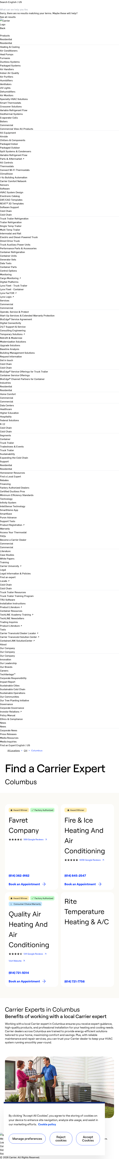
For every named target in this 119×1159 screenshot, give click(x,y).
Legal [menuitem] (3, 569)
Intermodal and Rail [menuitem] (10, 233)
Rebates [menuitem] (4, 480)
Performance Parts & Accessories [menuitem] (18, 248)
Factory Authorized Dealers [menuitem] (14, 487)
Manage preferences (27, 1139)
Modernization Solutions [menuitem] (13, 341)
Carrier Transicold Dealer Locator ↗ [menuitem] (19, 633)
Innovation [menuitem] (5, 659)
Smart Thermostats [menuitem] (10, 102)
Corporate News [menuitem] (8, 730)
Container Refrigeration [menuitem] (12, 252)
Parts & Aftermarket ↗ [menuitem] (12, 158)
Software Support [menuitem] (9, 207)
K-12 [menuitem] (2, 424)
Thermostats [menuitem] (7, 166)
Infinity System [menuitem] (8, 502)
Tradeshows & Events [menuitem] (12, 446)
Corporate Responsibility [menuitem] (13, 678)
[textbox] (59, 1033)
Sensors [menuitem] (4, 184)
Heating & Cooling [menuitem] (10, 46)
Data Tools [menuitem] (5, 263)
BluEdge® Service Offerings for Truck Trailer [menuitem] (24, 371)
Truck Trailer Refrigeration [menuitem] (14, 218)
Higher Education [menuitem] (9, 412)
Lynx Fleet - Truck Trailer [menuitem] (13, 285)
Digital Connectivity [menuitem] (10, 323)
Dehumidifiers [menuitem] (7, 91)
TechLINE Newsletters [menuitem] (12, 618)
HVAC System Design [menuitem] (11, 192)
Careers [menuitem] (4, 670)
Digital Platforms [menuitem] (9, 281)
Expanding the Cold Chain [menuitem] (14, 457)
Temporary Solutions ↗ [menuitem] (12, 334)
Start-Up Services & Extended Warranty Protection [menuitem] (27, 315)
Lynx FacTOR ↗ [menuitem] (8, 293)
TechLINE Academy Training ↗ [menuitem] (16, 614)
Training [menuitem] (4, 562)
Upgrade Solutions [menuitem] (10, 345)
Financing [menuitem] (5, 483)
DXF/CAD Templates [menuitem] (11, 199)
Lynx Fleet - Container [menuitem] (12, 289)
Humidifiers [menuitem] (6, 80)
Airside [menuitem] (4, 136)
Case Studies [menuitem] (7, 554)
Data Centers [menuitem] (7, 405)
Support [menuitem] (4, 461)
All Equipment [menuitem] (8, 132)
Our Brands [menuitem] (6, 666)
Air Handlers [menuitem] (7, 69)
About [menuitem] (3, 644)
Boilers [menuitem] (4, 121)
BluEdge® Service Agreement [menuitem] (16, 319)
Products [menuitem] (5, 35)
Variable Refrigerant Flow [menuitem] (13, 110)
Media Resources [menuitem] (9, 737)
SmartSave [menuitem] (6, 513)
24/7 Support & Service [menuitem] (13, 326)
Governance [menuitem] (6, 704)
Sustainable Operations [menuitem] (12, 692)
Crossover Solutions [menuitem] (11, 106)
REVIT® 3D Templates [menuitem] (12, 203)
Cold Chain (6, 214)
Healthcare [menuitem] (6, 409)
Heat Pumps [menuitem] (6, 54)
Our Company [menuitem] (7, 655)
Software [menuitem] (5, 188)
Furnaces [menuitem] (5, 58)
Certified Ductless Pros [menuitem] (12, 491)
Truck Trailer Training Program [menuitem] (17, 596)
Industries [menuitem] (5, 382)
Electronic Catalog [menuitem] (10, 196)
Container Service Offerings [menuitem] (15, 375)
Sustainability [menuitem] (7, 453)
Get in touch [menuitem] (6, 360)
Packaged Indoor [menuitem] (9, 143)
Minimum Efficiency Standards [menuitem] (16, 495)
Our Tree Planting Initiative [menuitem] (14, 700)
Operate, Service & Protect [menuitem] (14, 311)
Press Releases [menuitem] (8, 734)
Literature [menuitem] (5, 551)
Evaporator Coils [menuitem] (9, 117)
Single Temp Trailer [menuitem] (11, 226)
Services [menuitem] (4, 300)
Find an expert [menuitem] (7, 577)
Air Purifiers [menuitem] (6, 76)
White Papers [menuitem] (7, 558)
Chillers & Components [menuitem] (12, 140)
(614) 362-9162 (19, 875)
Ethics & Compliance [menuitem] (11, 719)
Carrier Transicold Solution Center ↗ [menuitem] (19, 636)
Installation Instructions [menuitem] (13, 603)
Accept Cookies (88, 1138)
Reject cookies (60, 1138)
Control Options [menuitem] (8, 270)
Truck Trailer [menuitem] (7, 442)
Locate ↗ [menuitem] (5, 580)
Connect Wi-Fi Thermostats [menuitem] (15, 169)
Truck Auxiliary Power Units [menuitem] (15, 244)
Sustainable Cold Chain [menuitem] (12, 689)
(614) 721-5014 (19, 972)
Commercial (6, 128)
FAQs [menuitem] (3, 536)
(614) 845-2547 (75, 875)
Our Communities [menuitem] (9, 696)
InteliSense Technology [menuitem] (12, 506)
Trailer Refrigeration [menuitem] (11, 222)
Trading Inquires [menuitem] (9, 622)
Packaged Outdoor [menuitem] (10, 147)
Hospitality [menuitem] (6, 416)
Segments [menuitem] (5, 435)
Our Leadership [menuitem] (8, 663)
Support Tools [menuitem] (7, 521)
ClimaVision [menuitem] (6, 173)
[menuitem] (6, 39)
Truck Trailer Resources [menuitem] (13, 592)
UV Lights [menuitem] (5, 87)
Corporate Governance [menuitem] (12, 707)
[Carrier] (59, 22)
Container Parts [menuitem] (8, 266)
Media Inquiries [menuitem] (8, 741)
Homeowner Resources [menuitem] (12, 472)
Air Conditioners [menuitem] (9, 50)
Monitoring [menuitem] (6, 274)
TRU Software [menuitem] (7, 599)
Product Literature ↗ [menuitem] (11, 607)
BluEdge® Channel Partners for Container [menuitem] (22, 379)
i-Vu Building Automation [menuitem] (13, 177)
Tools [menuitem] (3, 629)
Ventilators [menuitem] (5, 84)
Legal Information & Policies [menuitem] (15, 573)
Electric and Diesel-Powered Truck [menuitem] (19, 237)
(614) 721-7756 (74, 981)
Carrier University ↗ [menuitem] (11, 566)
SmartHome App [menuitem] (9, 510)
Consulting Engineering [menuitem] (13, 330)
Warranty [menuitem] (5, 528)
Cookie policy (47, 1124)
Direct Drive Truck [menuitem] (10, 240)
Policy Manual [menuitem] (7, 715)
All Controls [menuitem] (6, 162)
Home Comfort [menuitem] (8, 394)
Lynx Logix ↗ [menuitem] (7, 296)
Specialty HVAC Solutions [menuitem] (14, 99)
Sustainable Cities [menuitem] (10, 685)
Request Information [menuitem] (11, 356)
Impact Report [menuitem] (7, 681)
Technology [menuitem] (6, 498)
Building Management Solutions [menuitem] (17, 352)
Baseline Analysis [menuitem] (9, 349)
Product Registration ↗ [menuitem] (12, 524)
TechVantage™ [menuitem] (7, 674)
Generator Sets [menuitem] (8, 259)
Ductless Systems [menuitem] (10, 61)
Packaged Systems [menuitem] (10, 65)
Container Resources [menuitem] (11, 610)
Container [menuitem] (5, 439)
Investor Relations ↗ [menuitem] (11, 711)
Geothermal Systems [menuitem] (11, 113)
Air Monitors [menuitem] (6, 95)
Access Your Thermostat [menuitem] (13, 532)
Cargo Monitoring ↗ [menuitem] (10, 278)
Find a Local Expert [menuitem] (10, 476)
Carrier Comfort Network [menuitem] (13, 181)
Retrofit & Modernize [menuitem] (11, 337)
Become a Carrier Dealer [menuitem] (13, 539)
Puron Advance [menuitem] (8, 517)
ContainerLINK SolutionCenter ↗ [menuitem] (17, 640)
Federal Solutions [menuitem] (9, 420)
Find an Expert (8, 745)
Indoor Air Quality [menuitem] (9, 72)
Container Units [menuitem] (8, 255)
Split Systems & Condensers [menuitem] (15, 151)
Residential (6, 43)
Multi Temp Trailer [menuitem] (10, 229)
